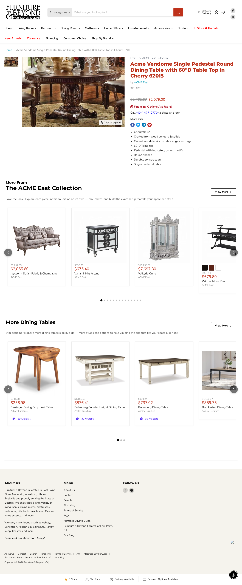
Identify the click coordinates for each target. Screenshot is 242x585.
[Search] (178, 12)
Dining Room (69, 28)
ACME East (141, 82)
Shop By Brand (101, 38)
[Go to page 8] (122, 300)
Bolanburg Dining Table (153, 407)
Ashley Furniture (19, 411)
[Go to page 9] (125, 300)
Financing (52, 38)
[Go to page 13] (137, 300)
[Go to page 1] (101, 300)
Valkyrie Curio (147, 274)
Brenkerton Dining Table (217, 407)
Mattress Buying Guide (77, 521)
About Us (69, 490)
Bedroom (47, 28)
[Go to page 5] (113, 300)
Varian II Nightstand (86, 274)
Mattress (91, 28)
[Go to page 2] (104, 300)
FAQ (66, 515)
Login (223, 12)
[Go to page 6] (116, 300)
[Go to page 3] (107, 300)
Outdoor (183, 28)
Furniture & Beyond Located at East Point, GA (27, 557)
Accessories (162, 28)
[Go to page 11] (131, 300)
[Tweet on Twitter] (138, 125)
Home (8, 28)
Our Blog (69, 535)
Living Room (26, 28)
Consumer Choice (74, 38)
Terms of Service (73, 510)
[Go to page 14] (140, 300)
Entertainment (138, 28)
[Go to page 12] (134, 300)
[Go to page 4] (110, 300)
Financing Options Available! (152, 107)
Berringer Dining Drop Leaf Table (32, 407)
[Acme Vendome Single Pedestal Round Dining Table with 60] (11, 62)
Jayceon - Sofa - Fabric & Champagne (34, 274)
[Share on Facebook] (132, 125)
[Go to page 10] (128, 300)
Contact (68, 495)
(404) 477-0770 (147, 113)
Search (68, 500)
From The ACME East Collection (149, 58)
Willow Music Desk (214, 281)
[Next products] (234, 252)
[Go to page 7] (119, 300)
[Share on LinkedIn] (144, 125)
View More (221, 192)
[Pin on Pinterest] (149, 125)
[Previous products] (8, 252)
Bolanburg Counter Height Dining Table (99, 407)
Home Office (112, 28)
